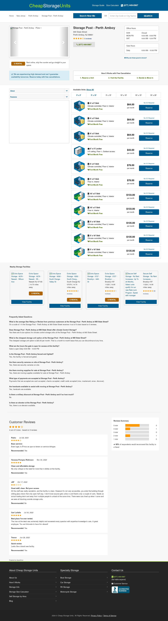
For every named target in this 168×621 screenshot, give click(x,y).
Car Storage (65, 582)
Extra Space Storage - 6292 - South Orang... (73, 276)
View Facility (27, 302)
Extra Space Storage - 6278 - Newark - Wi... (35, 276)
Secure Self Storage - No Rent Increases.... (150, 276)
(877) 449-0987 (130, 5)
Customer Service (120, 583)
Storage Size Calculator (19, 591)
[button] (14, 42)
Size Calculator (112, 5)
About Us (13, 577)
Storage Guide (98, 5)
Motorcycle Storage (68, 591)
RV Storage (65, 587)
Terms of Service (109, 615)
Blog (11, 601)
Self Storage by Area (17, 596)
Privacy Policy (96, 615)
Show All (90, 89)
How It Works (14, 582)
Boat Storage (65, 577)
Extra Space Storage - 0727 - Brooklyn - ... (111, 276)
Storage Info (14, 587)
